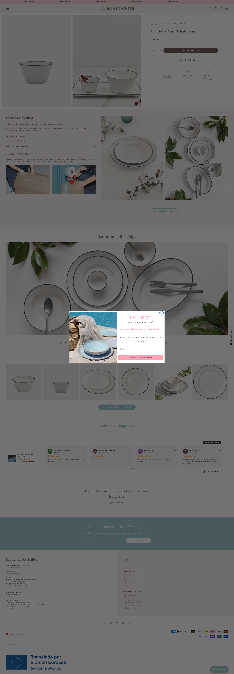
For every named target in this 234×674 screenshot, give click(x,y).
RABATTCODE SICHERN (141, 357)
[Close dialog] (161, 313)
